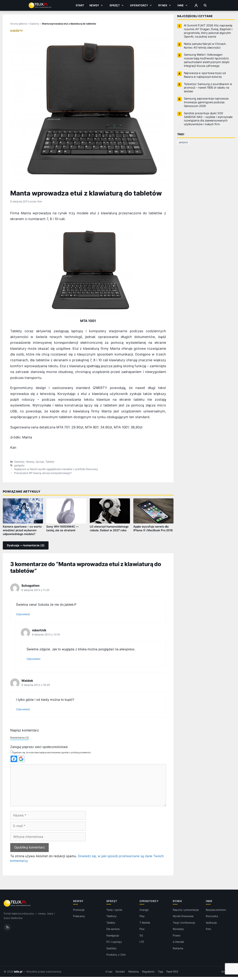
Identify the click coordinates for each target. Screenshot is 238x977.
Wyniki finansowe (183, 916)
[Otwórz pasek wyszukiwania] (205, 5)
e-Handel (178, 942)
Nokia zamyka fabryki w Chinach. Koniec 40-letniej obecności (205, 45)
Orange (144, 909)
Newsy (94, 5)
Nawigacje (112, 935)
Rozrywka (212, 916)
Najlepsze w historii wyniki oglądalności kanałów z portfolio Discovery (56, 469)
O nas (108, 971)
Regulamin (148, 971)
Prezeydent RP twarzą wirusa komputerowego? (43, 473)
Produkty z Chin (116, 954)
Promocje (78, 909)
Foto (208, 929)
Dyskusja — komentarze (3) (25, 545)
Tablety (49, 461)
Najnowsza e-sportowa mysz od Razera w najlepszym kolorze (205, 75)
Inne (180, 5)
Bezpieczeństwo (216, 909)
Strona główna (18, 23)
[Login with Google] (21, 759)
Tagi (160, 971)
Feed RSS (172, 971)
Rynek (162, 5)
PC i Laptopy (114, 942)
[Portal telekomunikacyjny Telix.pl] (17, 903)
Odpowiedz (23, 614)
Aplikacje (211, 922)
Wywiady (178, 929)
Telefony (111, 916)
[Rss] (7, 927)
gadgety (19, 465)
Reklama (178, 948)
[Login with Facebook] (14, 759)
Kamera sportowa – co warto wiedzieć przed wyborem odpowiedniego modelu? (22, 530)
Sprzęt (115, 5)
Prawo (176, 935)
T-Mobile (144, 922)
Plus (141, 929)
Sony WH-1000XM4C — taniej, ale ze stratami (62, 528)
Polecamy (79, 916)
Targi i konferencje (184, 922)
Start (80, 5)
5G (141, 935)
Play (142, 916)
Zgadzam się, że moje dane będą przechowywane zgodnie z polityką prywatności (52, 752)
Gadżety (34, 23)
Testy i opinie (114, 909)
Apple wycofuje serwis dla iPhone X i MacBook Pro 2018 (153, 528)
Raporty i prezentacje (186, 909)
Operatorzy (139, 5)
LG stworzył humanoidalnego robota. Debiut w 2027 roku (109, 528)
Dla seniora (113, 929)
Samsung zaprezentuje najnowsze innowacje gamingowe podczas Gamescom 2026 (206, 102)
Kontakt (120, 971)
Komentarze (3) (19, 737)
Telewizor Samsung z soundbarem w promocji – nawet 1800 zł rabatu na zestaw (208, 87)
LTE (141, 942)
